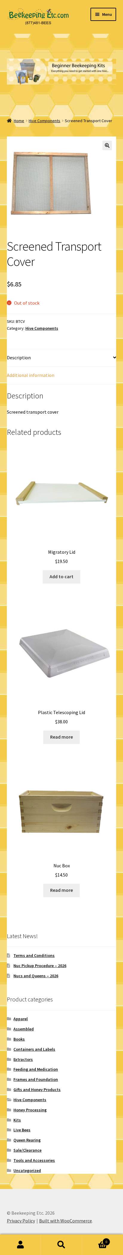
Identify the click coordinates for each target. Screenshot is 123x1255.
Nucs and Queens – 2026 (35, 975)
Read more (61, 737)
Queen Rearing (27, 1140)
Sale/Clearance (27, 1150)
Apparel (20, 1018)
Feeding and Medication (35, 1069)
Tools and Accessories (34, 1160)
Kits (17, 1120)
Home (19, 120)
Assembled (23, 1029)
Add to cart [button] (61, 576)
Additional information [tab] (30, 375)
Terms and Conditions (34, 955)
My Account (20, 1245)
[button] (107, 145)
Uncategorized (27, 1170)
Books (19, 1039)
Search (61, 1245)
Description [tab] (19, 357)
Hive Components (44, 120)
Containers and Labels (34, 1049)
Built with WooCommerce (65, 1221)
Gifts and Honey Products (37, 1089)
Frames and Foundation (35, 1079)
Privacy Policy (21, 1221)
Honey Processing (30, 1110)
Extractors (23, 1059)
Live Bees (21, 1130)
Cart (94, 1239)
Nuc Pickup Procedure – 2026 (39, 965)
